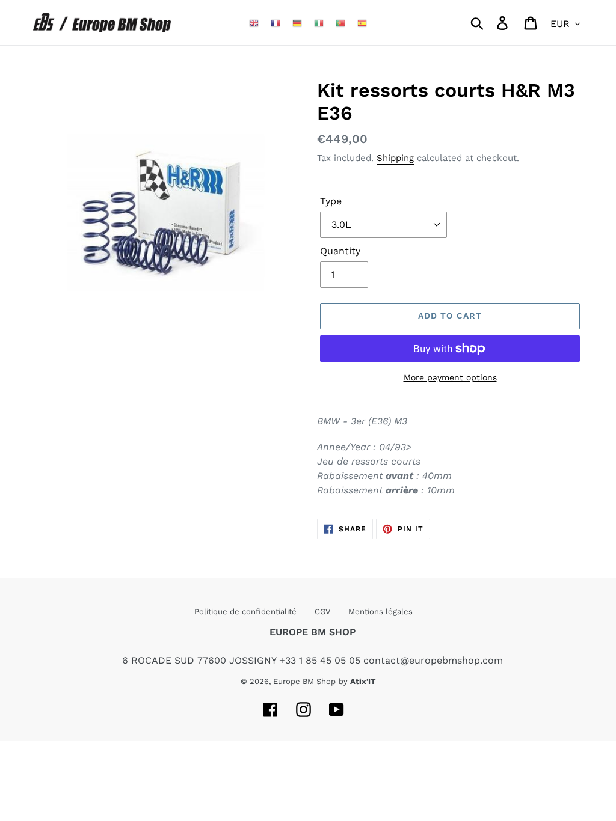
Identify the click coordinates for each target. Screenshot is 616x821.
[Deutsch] (297, 22)
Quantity (340, 251)
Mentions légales (380, 611)
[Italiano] (319, 22)
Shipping (395, 158)
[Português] (340, 22)
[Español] (362, 22)
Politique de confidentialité (245, 611)
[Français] (275, 22)
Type (331, 201)
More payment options (450, 377)
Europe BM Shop (304, 681)
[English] (254, 22)
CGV (322, 611)
